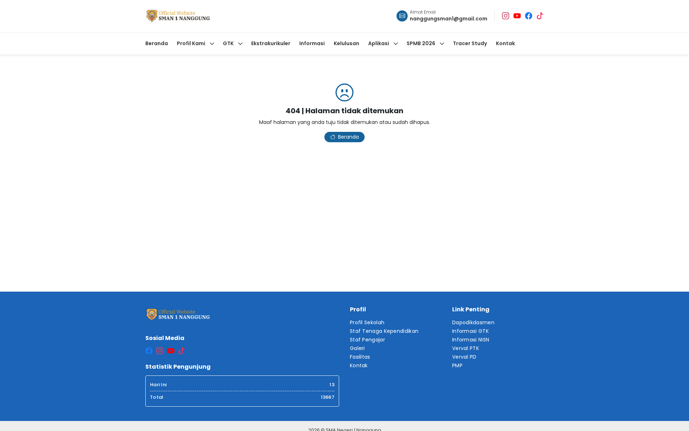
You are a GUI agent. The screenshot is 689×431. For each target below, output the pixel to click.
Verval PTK (465, 348)
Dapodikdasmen (473, 322)
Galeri (357, 348)
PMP (457, 365)
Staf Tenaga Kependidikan (384, 331)
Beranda (348, 136)
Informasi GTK (470, 331)
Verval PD (464, 356)
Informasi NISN (470, 339)
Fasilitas (360, 356)
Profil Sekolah (367, 322)
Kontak (359, 365)
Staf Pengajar (367, 339)
